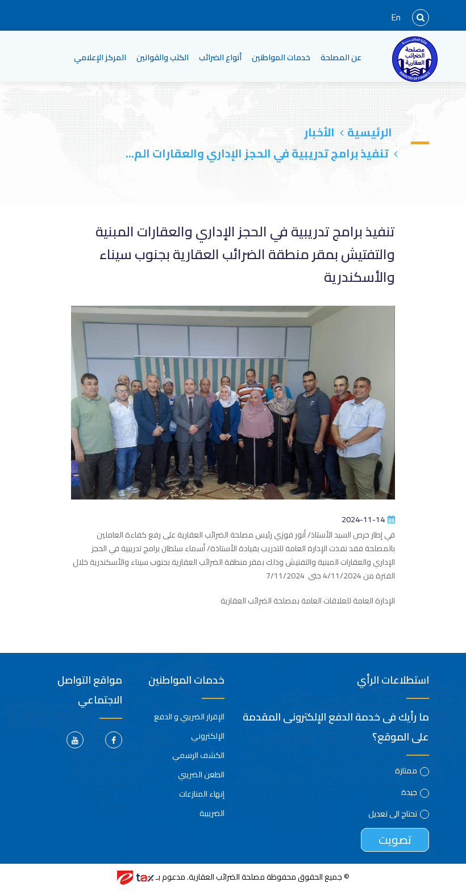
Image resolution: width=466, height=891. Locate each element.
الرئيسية (369, 132)
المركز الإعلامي (100, 57)
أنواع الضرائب (220, 57)
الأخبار (319, 132)
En (396, 17)
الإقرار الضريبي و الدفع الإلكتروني (189, 726)
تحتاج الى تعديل (392, 814)
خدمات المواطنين (281, 57)
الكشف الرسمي (198, 755)
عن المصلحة (341, 57)
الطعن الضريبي (201, 774)
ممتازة (406, 770)
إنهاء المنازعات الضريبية (201, 803)
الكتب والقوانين (162, 57)
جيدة (409, 792)
